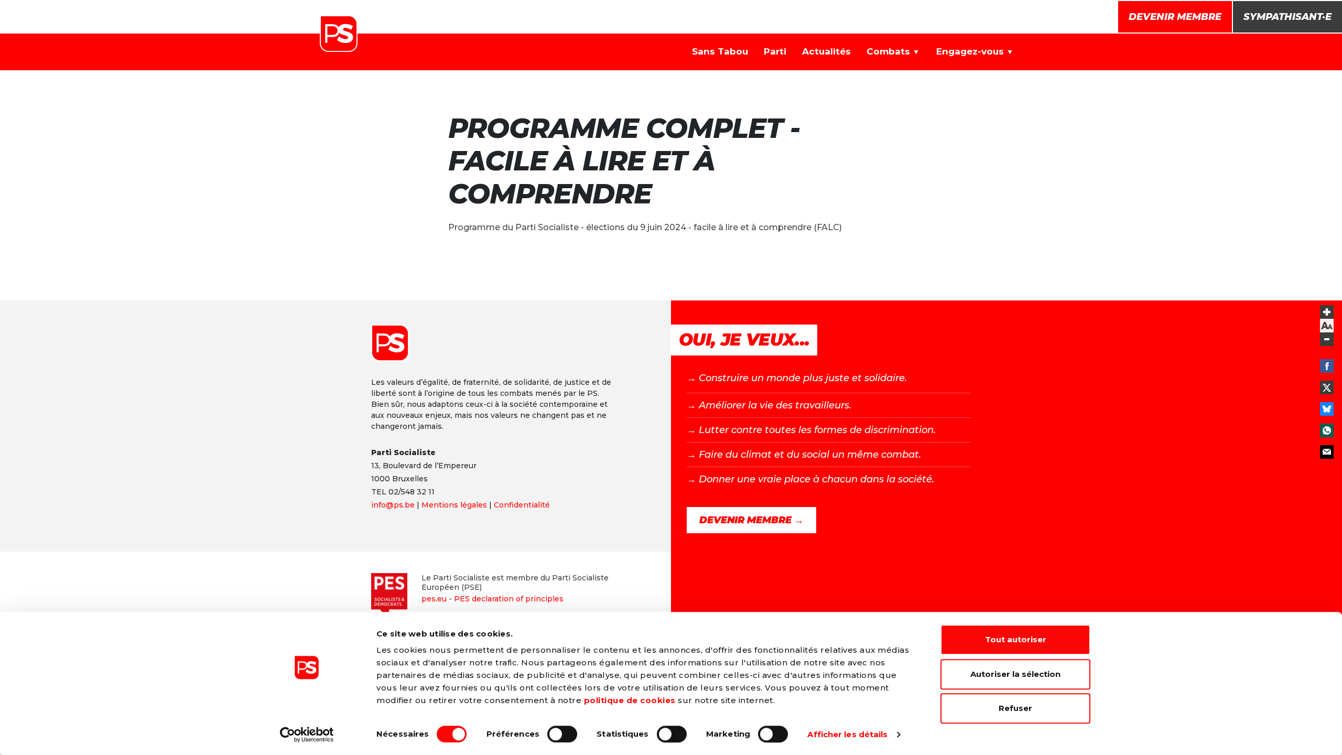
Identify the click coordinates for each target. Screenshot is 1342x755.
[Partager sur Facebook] (1327, 366)
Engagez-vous (970, 51)
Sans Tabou (720, 51)
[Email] (1327, 452)
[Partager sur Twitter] (1327, 387)
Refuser (1015, 708)
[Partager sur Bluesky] (1327, 409)
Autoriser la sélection (1015, 674)
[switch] (562, 734)
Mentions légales (454, 505)
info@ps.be (393, 505)
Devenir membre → (751, 520)
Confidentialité (522, 505)
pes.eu (434, 598)
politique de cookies (630, 700)
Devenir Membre (1175, 17)
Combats (888, 51)
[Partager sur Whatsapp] (1327, 430)
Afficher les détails (847, 734)
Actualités (826, 51)
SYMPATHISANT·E (1287, 17)
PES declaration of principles (509, 598)
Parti (775, 51)
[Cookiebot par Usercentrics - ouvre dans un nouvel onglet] (307, 734)
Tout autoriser (1015, 639)
